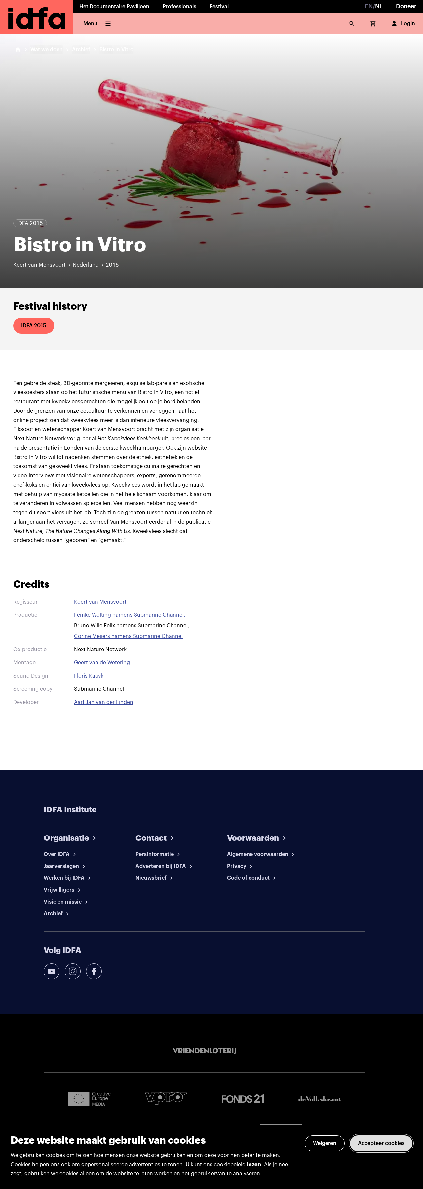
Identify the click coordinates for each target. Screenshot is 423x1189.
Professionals (179, 6)
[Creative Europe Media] (89, 1098)
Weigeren (324, 1143)
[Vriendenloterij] (204, 1051)
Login (408, 23)
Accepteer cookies (381, 1143)
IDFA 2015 (33, 325)
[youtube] (51, 971)
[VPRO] (166, 1098)
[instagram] (73, 971)
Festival (219, 6)
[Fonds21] (243, 1098)
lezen (254, 1164)
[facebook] (94, 971)
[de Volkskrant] (319, 1098)
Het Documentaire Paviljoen (114, 6)
